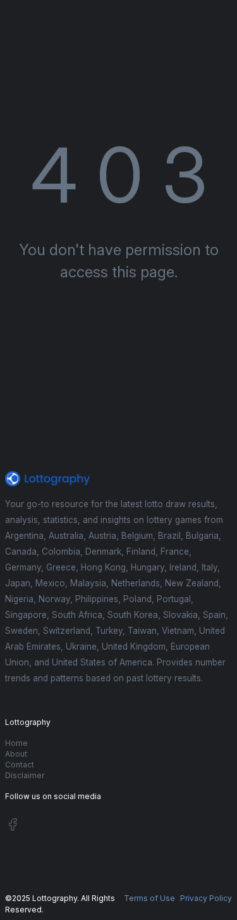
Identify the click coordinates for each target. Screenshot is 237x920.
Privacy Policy (206, 898)
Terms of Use (149, 898)
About (16, 754)
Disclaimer (24, 775)
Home (16, 743)
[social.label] (12, 826)
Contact (19, 764)
